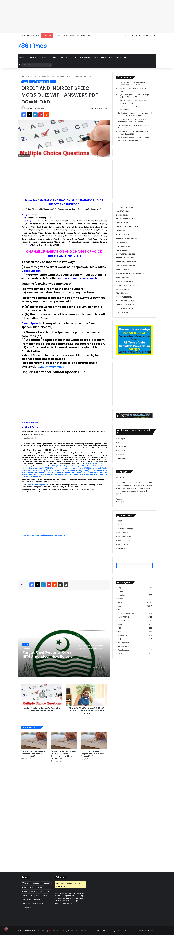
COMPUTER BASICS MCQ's (126, 254)
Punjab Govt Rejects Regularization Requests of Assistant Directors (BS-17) (82, 35)
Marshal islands (27, 895)
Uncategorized (123, 643)
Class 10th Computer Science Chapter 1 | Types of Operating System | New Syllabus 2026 (63, 754)
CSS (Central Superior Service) (65, 466)
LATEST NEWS (42, 82)
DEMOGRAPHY (121, 242)
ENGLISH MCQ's (122, 215)
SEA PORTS (120, 289)
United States (26, 907)
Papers (64, 58)
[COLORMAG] (120, 477)
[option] (64, 653)
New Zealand (26, 899)
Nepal (45, 895)
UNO (118, 231)
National (121, 632)
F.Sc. (54, 58)
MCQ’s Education (124, 536)
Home (22, 58)
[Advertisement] (71, 16)
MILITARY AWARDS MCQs (125, 301)
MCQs (122, 293)
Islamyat (121, 525)
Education (121, 595)
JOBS (120, 610)
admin (28, 108)
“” (94, 464)
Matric (44, 58)
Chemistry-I (122, 458)
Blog (119, 588)
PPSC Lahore (123, 544)
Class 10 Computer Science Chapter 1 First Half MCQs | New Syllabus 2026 (33, 753)
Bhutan (24, 887)
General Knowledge (125, 529)
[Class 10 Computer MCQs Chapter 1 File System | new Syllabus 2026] (94, 740)
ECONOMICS (121, 246)
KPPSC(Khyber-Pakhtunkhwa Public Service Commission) (65, 470)
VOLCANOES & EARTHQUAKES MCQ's (130, 273)
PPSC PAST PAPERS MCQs (125, 207)
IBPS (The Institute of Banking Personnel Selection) (50, 474)
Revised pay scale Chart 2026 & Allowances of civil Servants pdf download (45, 654)
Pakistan (37, 899)
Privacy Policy (115, 931)
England (24, 891)
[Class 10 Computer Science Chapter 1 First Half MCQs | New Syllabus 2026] (34, 740)
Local (120, 624)
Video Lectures (123, 650)
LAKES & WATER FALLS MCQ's (127, 266)
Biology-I (121, 450)
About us (124, 931)
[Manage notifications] (6, 929)
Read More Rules (52, 366)
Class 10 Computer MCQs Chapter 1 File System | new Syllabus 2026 (92, 753)
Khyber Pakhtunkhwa (126, 613)
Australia (36, 883)
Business (121, 591)
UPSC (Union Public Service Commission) (64, 472)
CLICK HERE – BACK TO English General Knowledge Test (43, 535)
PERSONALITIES (122, 309)
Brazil (32, 887)
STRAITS (119, 277)
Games (120, 599)
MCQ (111, 58)
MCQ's (124, 270)
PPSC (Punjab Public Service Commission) (63, 468)
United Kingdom (124, 646)
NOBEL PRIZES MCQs (124, 297)
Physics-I (121, 454)
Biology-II (121, 439)
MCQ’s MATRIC (123, 533)
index (32, 82)
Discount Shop (123, 548)
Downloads (121, 58)
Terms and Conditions (138, 931)
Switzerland (26, 903)
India (41, 891)
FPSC (96, 58)
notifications (122, 635)
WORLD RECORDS (122, 305)
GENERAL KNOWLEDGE (125, 227)
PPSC (103, 58)
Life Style (121, 621)
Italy (48, 891)
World (120, 654)
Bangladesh (46, 883)
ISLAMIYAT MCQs (122, 211)
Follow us (60, 877)
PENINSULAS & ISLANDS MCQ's (127, 285)
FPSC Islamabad (124, 540)
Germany (34, 891)
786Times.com (123, 521)
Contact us (152, 931)
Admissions (85, 58)
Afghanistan (26, 883)
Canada (39, 887)
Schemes (32, 58)
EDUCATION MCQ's (123, 234)
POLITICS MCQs (122, 312)
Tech (74, 58)
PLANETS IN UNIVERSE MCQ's (127, 281)
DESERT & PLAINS (122, 258)
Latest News (55, 931)
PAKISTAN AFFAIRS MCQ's (126, 219)
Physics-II (121, 442)
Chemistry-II (122, 446)
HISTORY (119, 250)
